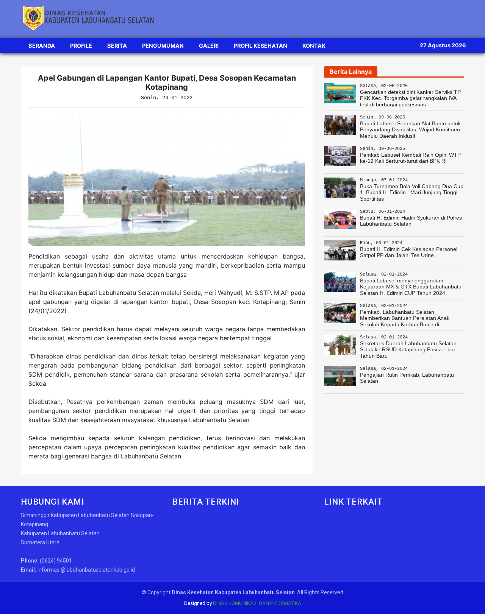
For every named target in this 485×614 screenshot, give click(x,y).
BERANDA (41, 45)
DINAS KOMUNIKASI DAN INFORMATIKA (257, 603)
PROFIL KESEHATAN (260, 45)
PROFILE (81, 45)
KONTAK (313, 45)
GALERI (209, 45)
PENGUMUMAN (163, 45)
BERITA (117, 45)
